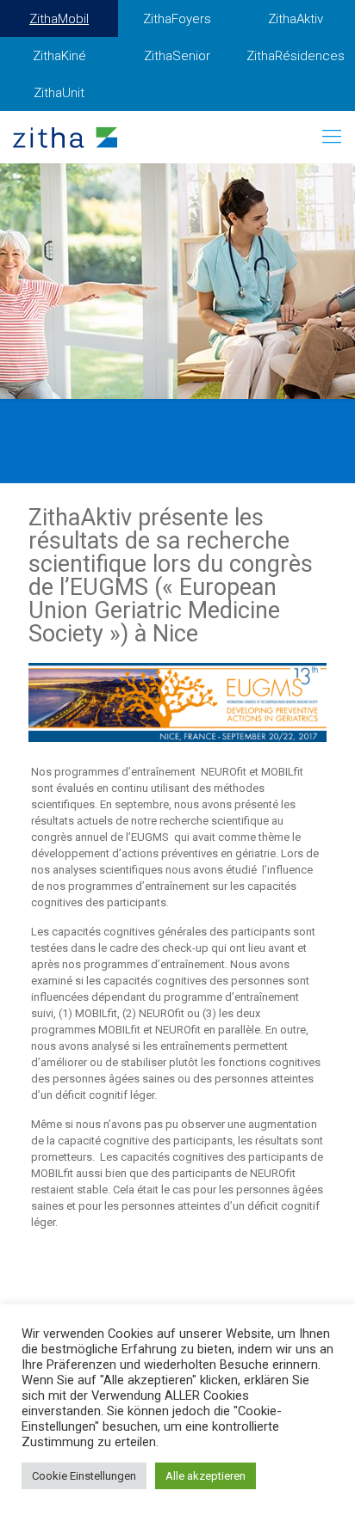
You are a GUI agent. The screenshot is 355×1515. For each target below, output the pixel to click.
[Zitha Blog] (65, 136)
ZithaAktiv (295, 19)
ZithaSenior (177, 56)
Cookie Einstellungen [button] (84, 1475)
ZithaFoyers (177, 19)
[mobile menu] (331, 136)
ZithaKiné (59, 56)
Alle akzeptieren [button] (205, 1475)
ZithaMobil (59, 19)
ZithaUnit (59, 93)
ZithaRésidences (295, 56)
